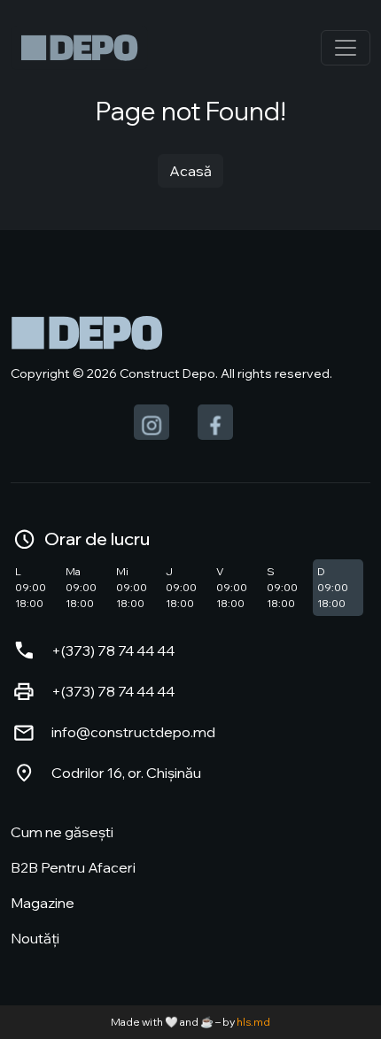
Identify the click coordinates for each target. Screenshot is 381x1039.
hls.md (253, 1021)
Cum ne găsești (62, 832)
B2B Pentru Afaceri (73, 867)
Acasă (190, 171)
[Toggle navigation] (345, 47)
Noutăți (35, 938)
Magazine (42, 903)
